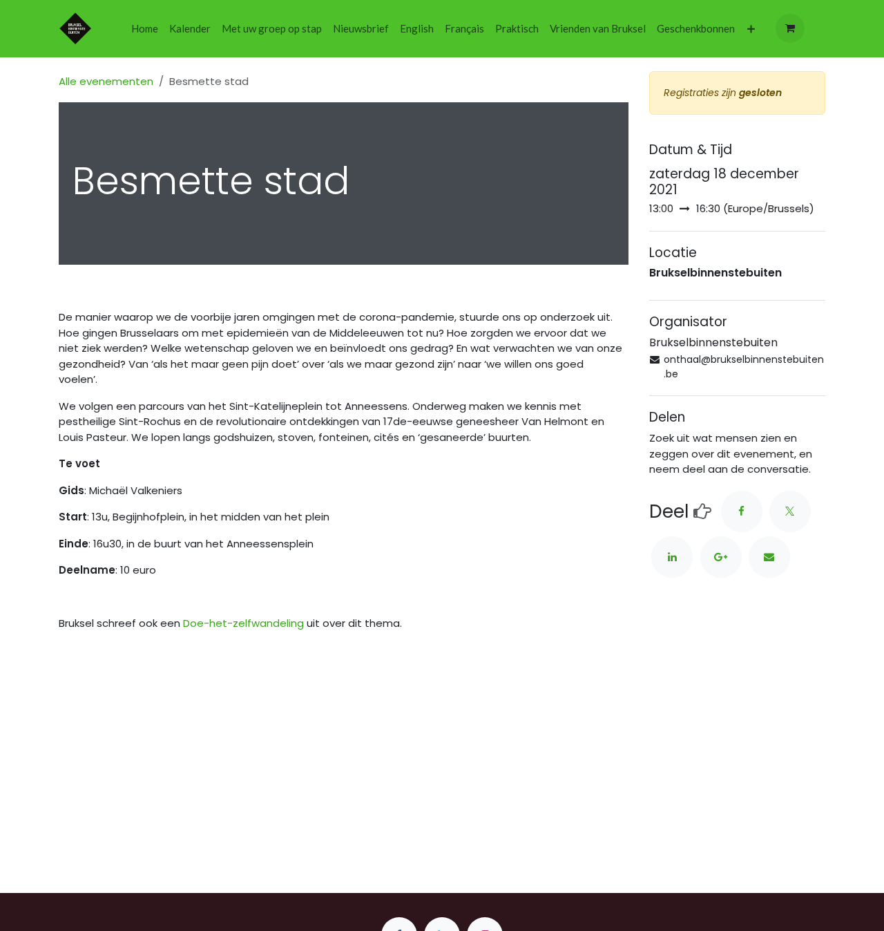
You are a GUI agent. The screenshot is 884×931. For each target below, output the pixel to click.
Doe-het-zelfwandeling (243, 623)
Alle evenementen (106, 81)
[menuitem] (145, 28)
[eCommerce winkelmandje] (790, 28)
